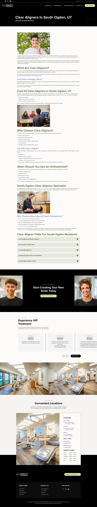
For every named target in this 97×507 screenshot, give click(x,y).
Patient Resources (68, 5)
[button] (48, 239)
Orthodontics (57, 5)
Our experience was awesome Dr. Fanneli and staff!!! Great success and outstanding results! (31, 342)
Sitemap (50, 502)
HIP (61, 503)
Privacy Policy (55, 502)
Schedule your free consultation (23, 230)
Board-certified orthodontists (24, 218)
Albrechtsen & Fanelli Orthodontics (50, 57)
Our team (19, 181)
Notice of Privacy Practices (64, 502)
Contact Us (79, 5)
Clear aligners (20, 70)
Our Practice (48, 5)
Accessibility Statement (39, 503)
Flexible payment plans (23, 226)
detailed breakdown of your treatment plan (64, 95)
